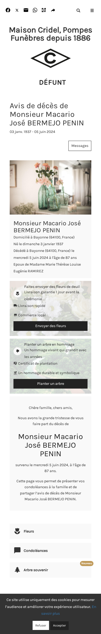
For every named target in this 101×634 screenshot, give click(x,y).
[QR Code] (44, 10)
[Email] (26, 10)
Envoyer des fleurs (50, 326)
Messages (79, 145)
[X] (17, 10)
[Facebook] (8, 10)
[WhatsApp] (35, 10)
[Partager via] (53, 10)
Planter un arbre (50, 383)
